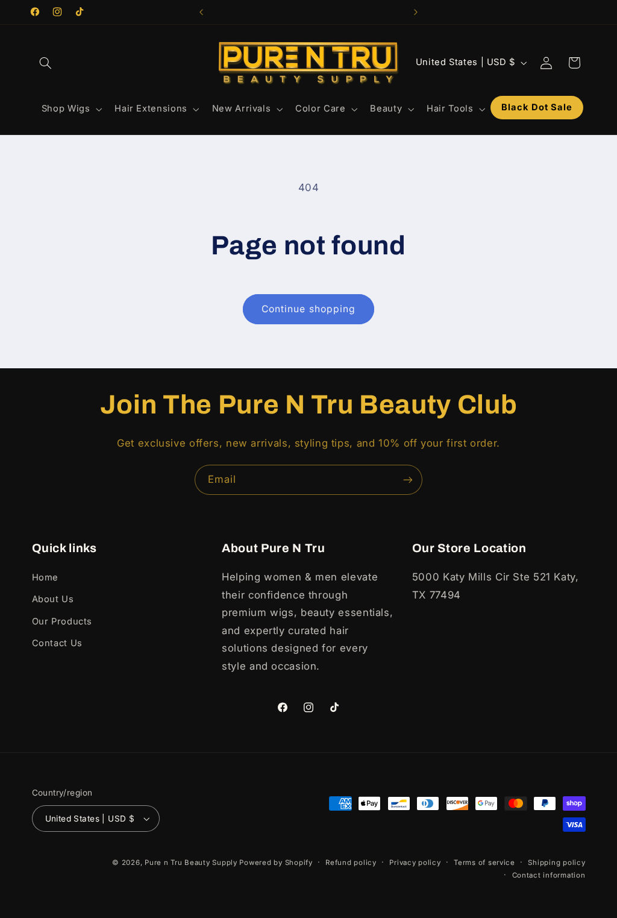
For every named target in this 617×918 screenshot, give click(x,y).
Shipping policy (556, 862)
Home (45, 577)
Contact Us (57, 643)
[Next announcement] (415, 12)
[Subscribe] (408, 479)
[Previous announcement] (201, 12)
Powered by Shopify (275, 862)
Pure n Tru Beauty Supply (192, 862)
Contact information (549, 875)
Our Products (62, 621)
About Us (53, 599)
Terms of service (484, 862)
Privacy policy (414, 862)
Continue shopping (308, 309)
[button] (46, 63)
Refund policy (351, 862)
